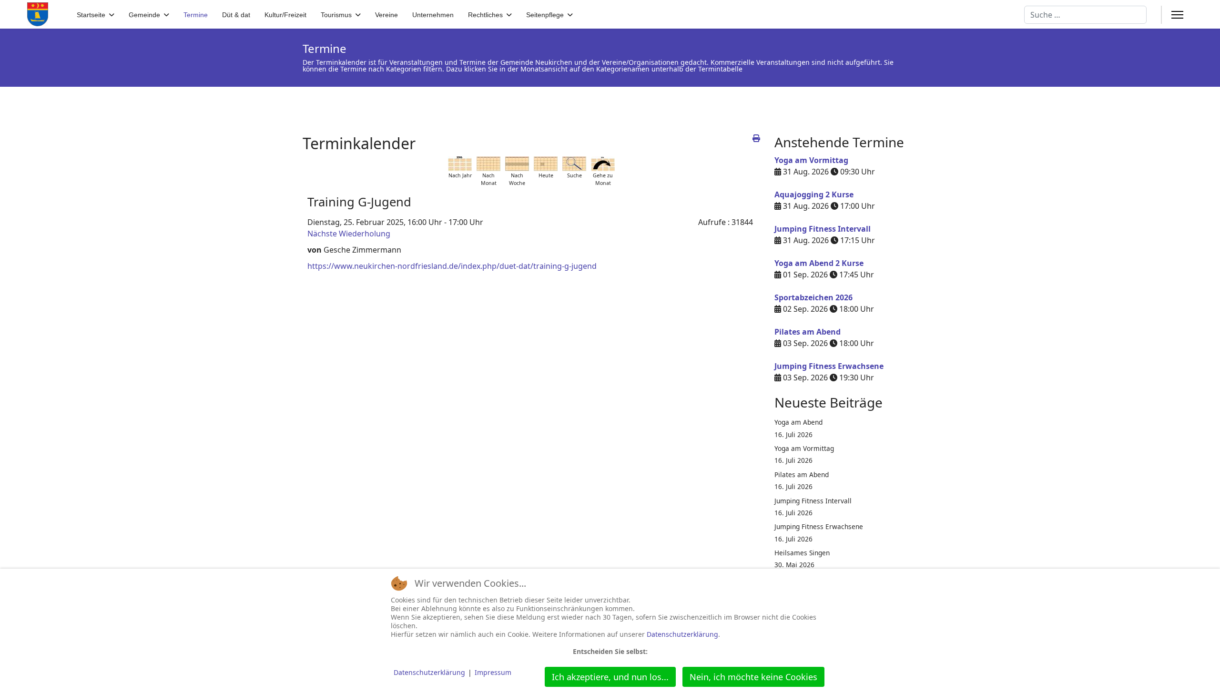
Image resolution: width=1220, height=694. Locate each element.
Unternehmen (433, 15)
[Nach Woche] (517, 163)
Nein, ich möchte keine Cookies (753, 677)
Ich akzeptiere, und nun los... (610, 677)
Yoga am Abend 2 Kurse (819, 263)
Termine (195, 15)
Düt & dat (236, 15)
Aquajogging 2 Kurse (814, 194)
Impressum (493, 672)
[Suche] (574, 163)
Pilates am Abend (807, 332)
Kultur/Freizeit (285, 15)
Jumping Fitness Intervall (822, 229)
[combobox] (1085, 15)
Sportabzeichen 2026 (813, 297)
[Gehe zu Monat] (603, 163)
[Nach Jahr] (460, 163)
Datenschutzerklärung (682, 634)
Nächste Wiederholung (348, 233)
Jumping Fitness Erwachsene (829, 366)
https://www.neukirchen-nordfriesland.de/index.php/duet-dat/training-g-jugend (452, 266)
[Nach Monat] (488, 163)
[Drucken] (756, 138)
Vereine (386, 15)
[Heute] (546, 163)
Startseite (91, 15)
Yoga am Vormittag (811, 160)
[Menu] (1177, 14)
